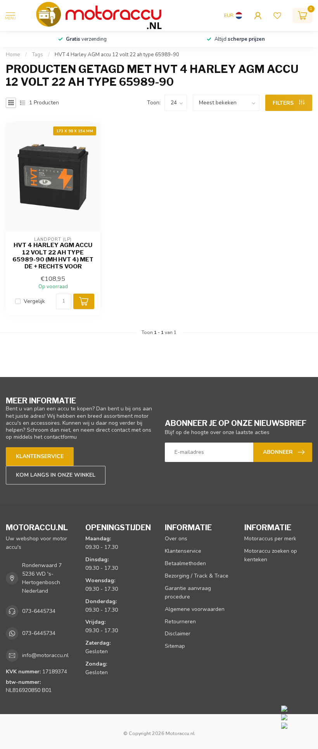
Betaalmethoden (185, 563)
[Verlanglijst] (277, 15)
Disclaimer (177, 633)
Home (13, 54)
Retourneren (180, 621)
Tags (37, 54)
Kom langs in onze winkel (55, 475)
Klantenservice (40, 456)
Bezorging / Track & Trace (196, 575)
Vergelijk (34, 301)
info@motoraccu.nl (45, 655)
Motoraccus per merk (270, 538)
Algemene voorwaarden (195, 609)
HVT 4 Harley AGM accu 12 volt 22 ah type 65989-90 (117, 54)
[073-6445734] (297, 708)
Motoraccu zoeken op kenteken (270, 555)
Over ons (176, 538)
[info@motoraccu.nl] (297, 717)
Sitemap (175, 646)
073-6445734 (38, 611)
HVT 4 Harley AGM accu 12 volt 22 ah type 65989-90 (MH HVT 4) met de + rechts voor (52, 256)
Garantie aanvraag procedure (188, 592)
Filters (284, 103)
